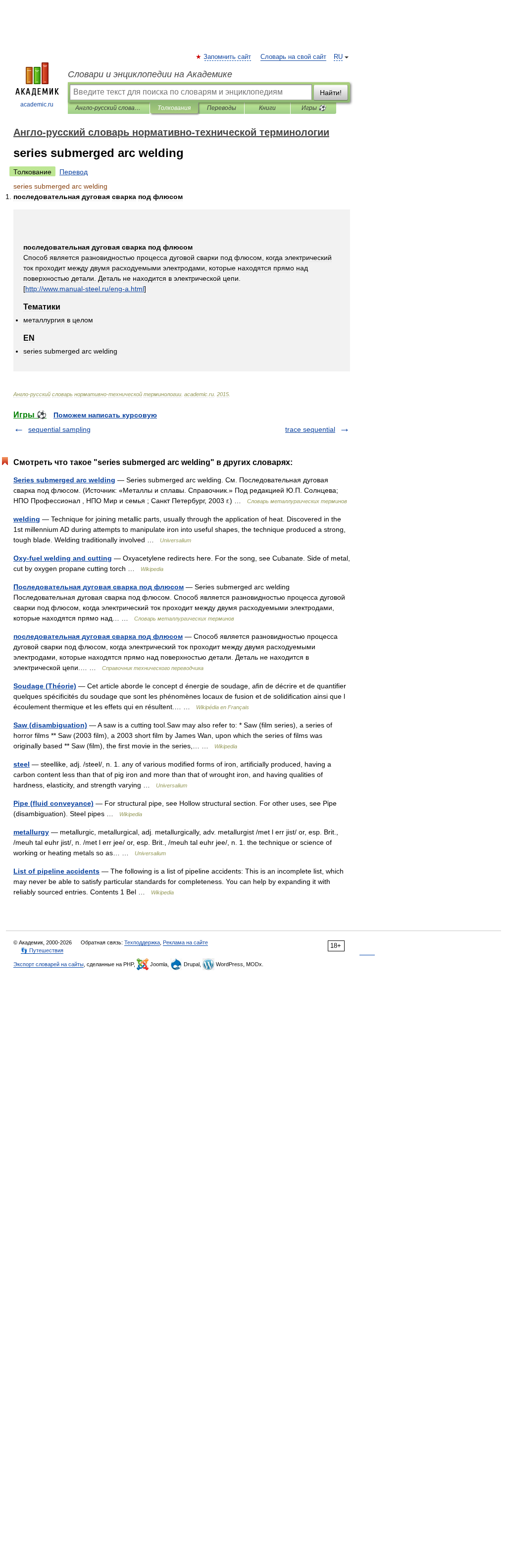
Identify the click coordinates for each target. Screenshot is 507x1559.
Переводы (221, 107)
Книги (267, 107)
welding (26, 519)
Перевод (73, 172)
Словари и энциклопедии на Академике (150, 74)
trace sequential (310, 429)
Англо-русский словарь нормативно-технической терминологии (108, 107)
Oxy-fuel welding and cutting (62, 558)
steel (21, 764)
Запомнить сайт (227, 56)
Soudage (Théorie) (44, 686)
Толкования (174, 107)
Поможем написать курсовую (105, 415)
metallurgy (31, 832)
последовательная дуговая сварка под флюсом (98, 636)
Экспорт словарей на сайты (48, 964)
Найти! (331, 93)
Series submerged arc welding (64, 480)
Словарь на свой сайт (293, 56)
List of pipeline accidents (56, 871)
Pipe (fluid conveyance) (53, 803)
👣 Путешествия (42, 950)
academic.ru (36, 104)
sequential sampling (59, 429)
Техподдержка (142, 942)
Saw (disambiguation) (50, 725)
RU (338, 56)
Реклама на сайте (185, 942)
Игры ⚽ (314, 107)
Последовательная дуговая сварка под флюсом (98, 587)
